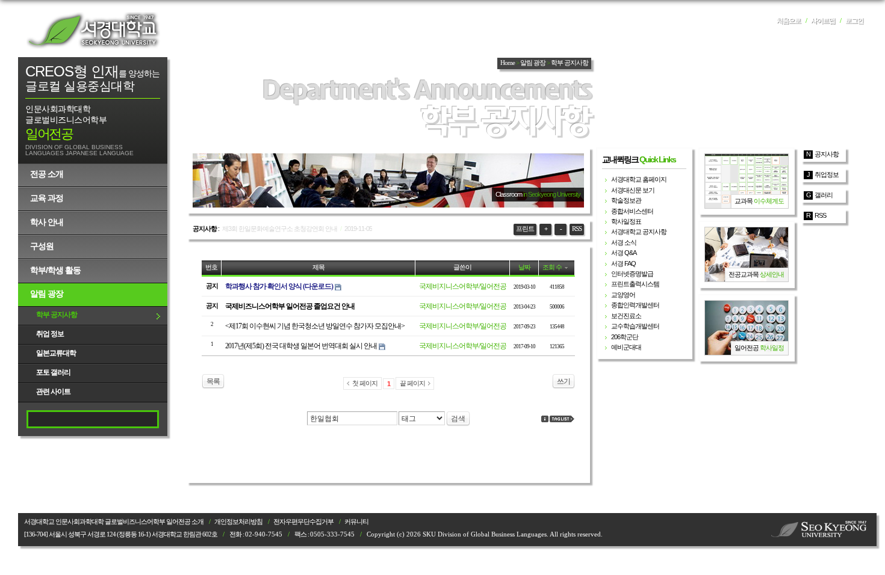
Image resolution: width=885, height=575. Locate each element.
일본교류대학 (56, 353)
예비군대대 (626, 347)
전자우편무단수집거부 (303, 521)
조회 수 (552, 267)
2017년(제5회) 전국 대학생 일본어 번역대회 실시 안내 (301, 346)
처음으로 (789, 20)
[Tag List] (562, 419)
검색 (458, 418)
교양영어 (623, 294)
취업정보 (827, 174)
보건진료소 (626, 315)
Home (507, 63)
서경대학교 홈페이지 (638, 179)
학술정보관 (626, 200)
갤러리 (824, 194)
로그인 (854, 20)
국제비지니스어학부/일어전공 (462, 286)
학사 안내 (46, 222)
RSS (577, 229)
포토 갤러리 (53, 372)
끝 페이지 (412, 383)
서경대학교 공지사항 (638, 231)
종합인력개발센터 (635, 305)
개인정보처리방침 (238, 521)
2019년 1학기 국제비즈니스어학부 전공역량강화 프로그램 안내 (305, 228)
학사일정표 (626, 221)
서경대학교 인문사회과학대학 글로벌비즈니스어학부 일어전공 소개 (113, 521)
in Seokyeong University (551, 194)
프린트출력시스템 (635, 284)
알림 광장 (46, 293)
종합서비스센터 (632, 211)
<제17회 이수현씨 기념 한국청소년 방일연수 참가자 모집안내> (315, 326)
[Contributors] (544, 419)
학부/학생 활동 (55, 270)
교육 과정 (46, 198)
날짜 (524, 267)
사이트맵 (823, 20)
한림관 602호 (200, 534)
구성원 (42, 246)
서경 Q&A (623, 252)
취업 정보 (50, 334)
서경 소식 (623, 242)
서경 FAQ (623, 263)
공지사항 (827, 154)
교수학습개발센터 (635, 326)
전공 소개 (46, 174)
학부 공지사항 (56, 314)
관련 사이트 (53, 391)
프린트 (525, 229)
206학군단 (624, 336)
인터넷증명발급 (632, 273)
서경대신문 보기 (632, 190)
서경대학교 (93, 30)
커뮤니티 (356, 521)
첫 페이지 (364, 383)
